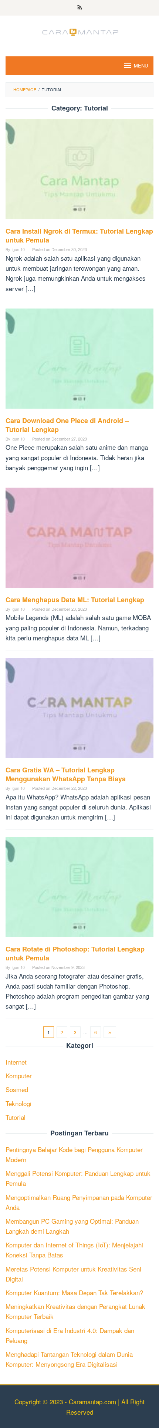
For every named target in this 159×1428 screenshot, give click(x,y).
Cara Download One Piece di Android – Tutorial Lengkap (67, 425)
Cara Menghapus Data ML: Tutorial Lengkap (75, 599)
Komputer (19, 1075)
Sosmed (17, 1089)
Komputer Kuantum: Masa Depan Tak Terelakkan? (74, 1292)
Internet (16, 1061)
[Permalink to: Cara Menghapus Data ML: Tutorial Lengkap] (79, 540)
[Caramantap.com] (79, 31)
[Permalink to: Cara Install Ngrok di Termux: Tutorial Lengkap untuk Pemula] (79, 172)
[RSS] (79, 8)
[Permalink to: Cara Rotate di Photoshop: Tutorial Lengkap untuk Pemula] (79, 889)
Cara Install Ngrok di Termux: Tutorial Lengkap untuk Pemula (79, 235)
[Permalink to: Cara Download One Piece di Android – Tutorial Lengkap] (79, 361)
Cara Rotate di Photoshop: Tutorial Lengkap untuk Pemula (75, 953)
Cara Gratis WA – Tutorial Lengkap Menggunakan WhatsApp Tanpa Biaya (66, 774)
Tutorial (16, 1117)
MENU (141, 65)
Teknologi (18, 1103)
